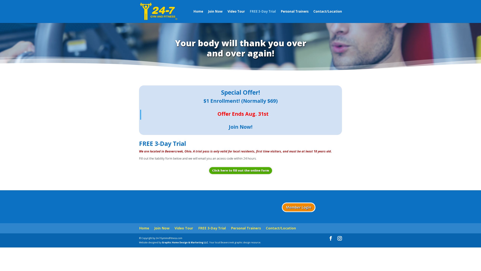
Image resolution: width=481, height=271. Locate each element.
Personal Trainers (295, 12)
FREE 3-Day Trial (263, 12)
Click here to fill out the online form (240, 170)
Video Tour (236, 12)
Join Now (215, 12)
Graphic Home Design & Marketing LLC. (185, 242)
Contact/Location (327, 12)
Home (198, 12)
